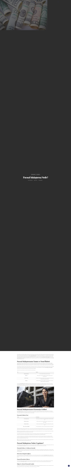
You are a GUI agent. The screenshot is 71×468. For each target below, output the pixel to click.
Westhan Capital (30, 180)
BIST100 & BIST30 (33, 174)
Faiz (25, 375)
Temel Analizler (38, 174)
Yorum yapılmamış (40, 180)
